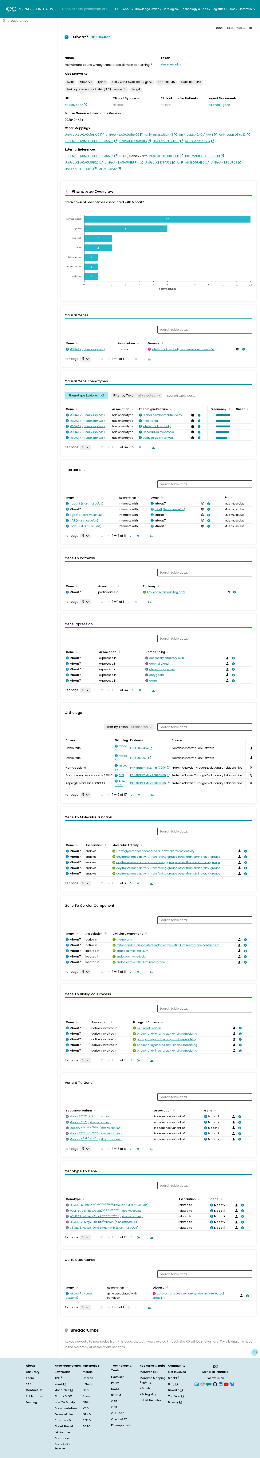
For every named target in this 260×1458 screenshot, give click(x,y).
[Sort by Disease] (162, 343)
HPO (86, 1390)
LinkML (115, 1389)
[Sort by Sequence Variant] (94, 1110)
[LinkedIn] (221, 1384)
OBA (86, 1402)
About (128, 9)
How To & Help (64, 1402)
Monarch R (62, 1390)
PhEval (115, 1383)
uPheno (88, 1384)
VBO (86, 1408)
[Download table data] (148, 359)
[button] (222, 415)
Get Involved (177, 1372)
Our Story (32, 1372)
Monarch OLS (149, 1372)
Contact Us (34, 1390)
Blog (171, 1384)
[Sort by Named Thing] (167, 652)
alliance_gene (219, 105)
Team (30, 1378)
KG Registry (148, 1394)
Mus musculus (170, 64)
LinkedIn (174, 1390)
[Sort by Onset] (247, 409)
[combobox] (90, 9)
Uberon (88, 1378)
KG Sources (62, 1432)
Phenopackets (121, 1425)
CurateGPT (119, 1419)
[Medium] (208, 1384)
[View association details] (243, 349)
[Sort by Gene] (76, 343)
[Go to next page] (132, 447)
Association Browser (62, 1447)
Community (248, 9)
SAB (28, 1384)
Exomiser (117, 1377)
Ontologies (171, 9)
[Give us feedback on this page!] (254, 1352)
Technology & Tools (195, 9)
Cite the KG (62, 1420)
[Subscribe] (197, 1384)
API (57, 1378)
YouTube (174, 1396)
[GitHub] (215, 1384)
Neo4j (58, 1384)
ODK (114, 1407)
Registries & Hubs (224, 9)
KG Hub (145, 1388)
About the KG (63, 1426)
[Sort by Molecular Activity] (141, 845)
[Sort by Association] (137, 343)
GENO (87, 1414)
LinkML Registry (150, 1400)
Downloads (62, 1372)
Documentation (65, 1408)
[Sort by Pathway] (158, 586)
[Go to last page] (139, 447)
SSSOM (116, 1395)
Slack (172, 1378)
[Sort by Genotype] (83, 1199)
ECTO (87, 1426)
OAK (114, 1401)
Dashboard (62, 1438)
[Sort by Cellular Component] (145, 933)
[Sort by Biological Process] (161, 1022)
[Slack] (202, 1384)
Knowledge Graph (148, 9)
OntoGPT (117, 1413)
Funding (31, 1402)
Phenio (87, 1396)
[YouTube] (226, 1384)
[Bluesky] (232, 1384)
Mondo (88, 1372)
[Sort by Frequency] (228, 409)
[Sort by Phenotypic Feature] (170, 409)
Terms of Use (63, 1414)
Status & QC (63, 1396)
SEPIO (87, 1420)
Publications (35, 1396)
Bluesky (173, 1402)
